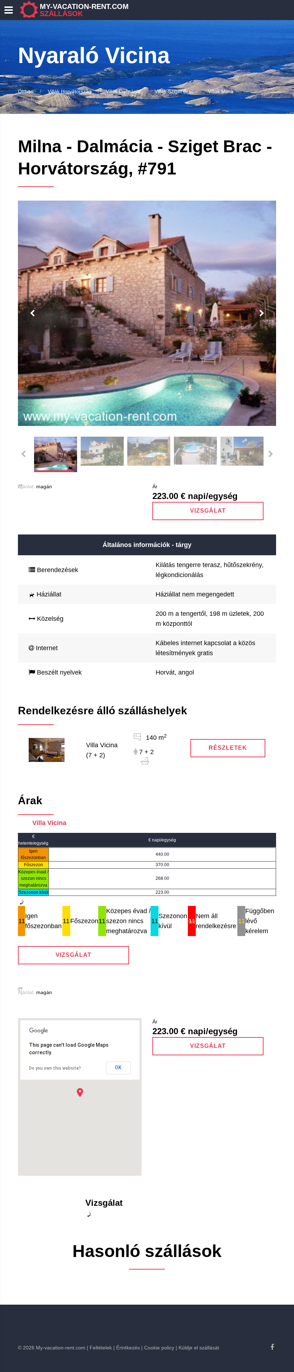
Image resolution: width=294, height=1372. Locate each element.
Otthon (25, 91)
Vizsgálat (208, 511)
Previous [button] (32, 313)
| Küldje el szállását (197, 1348)
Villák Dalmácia (123, 91)
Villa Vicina (49, 822)
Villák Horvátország (69, 91)
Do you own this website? (55, 1068)
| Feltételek (99, 1348)
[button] (80, 1092)
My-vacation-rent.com (84, 10)
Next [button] (261, 313)
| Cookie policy (157, 1348)
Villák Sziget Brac (174, 91)
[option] (147, 313)
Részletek (228, 748)
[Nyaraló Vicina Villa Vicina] (47, 749)
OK (118, 1067)
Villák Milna (220, 91)
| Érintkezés (126, 1348)
